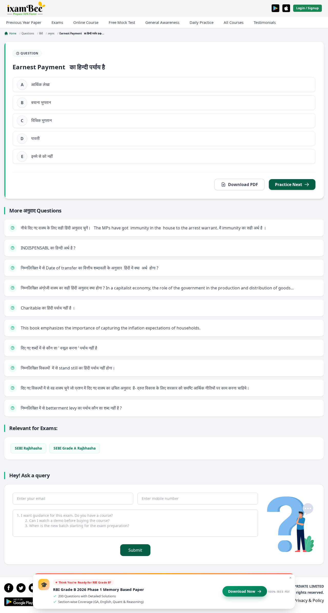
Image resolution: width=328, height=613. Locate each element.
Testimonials (265, 22)
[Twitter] (21, 587)
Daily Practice (201, 22)
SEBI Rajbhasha (28, 448)
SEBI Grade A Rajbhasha (75, 448)
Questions (28, 33)
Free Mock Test (122, 22)
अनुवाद (51, 33)
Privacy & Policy (309, 600)
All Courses (233, 22)
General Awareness (162, 22)
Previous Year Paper (23, 22)
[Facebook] (8, 587)
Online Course (85, 22)
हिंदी (41, 33)
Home (12, 33)
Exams (57, 22)
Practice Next (288, 184)
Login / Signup (307, 8)
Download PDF (243, 184)
